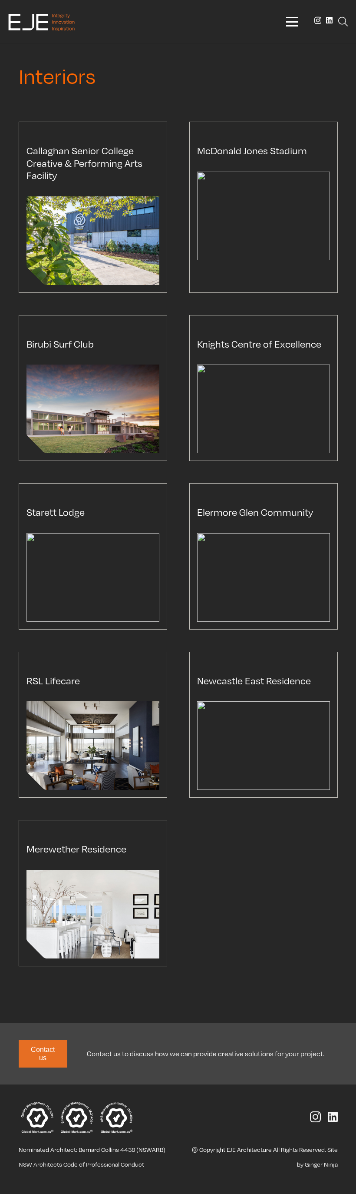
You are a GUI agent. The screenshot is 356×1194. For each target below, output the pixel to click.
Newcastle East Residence (254, 680)
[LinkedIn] (329, 20)
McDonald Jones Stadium (252, 150)
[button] (292, 22)
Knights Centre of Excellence (259, 343)
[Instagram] (317, 21)
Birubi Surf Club (60, 343)
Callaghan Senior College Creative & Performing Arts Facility (84, 163)
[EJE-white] (41, 22)
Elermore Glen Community (255, 511)
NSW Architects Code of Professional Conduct (81, 1164)
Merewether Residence (76, 848)
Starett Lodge (55, 511)
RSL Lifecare (53, 680)
